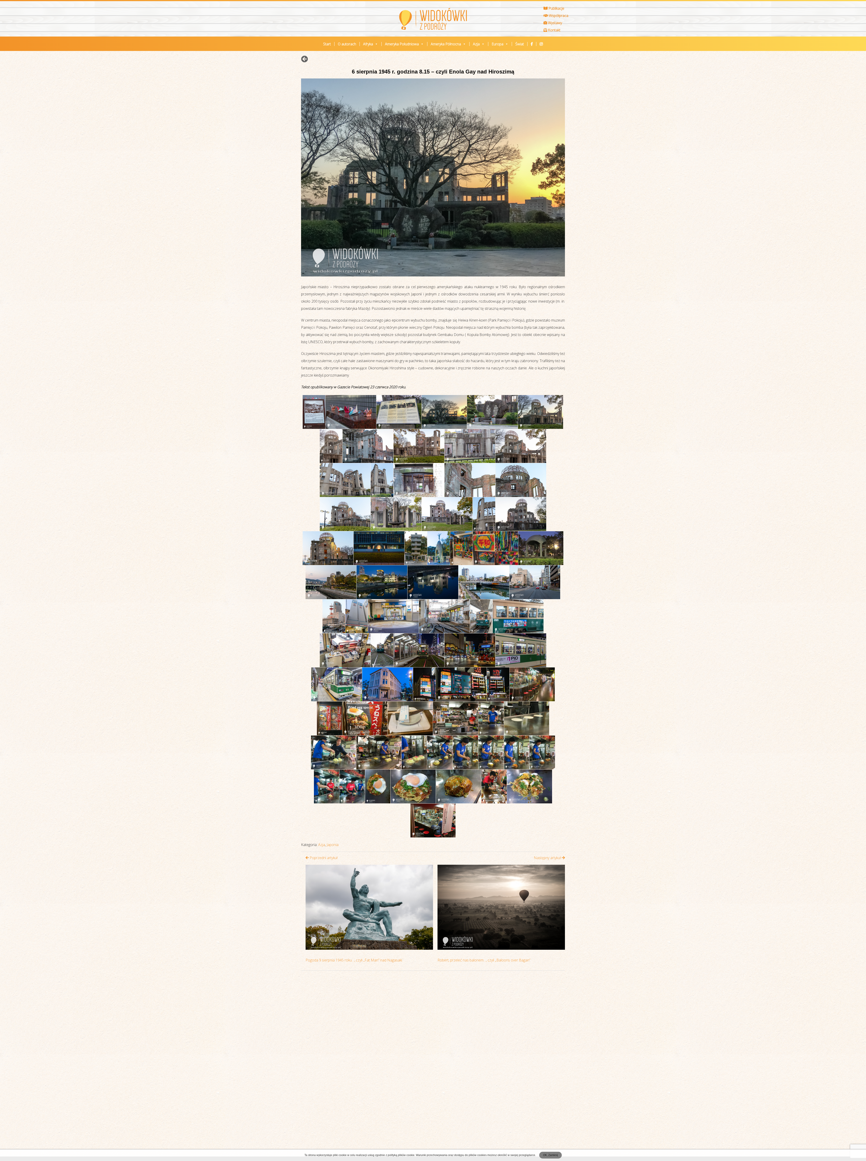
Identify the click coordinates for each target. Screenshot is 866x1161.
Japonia (333, 844)
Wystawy (554, 22)
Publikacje (556, 8)
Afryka (368, 44)
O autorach (347, 44)
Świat (519, 44)
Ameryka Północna (446, 44)
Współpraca (558, 15)
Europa (497, 44)
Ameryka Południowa (402, 44)
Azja (476, 44)
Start (327, 44)
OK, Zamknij (550, 1155)
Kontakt (553, 30)
